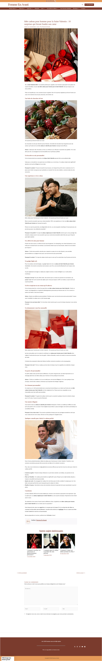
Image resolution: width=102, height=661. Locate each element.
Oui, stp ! (69, 337)
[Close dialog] (76, 306)
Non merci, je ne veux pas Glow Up (69, 341)
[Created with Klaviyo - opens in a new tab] (51, 356)
